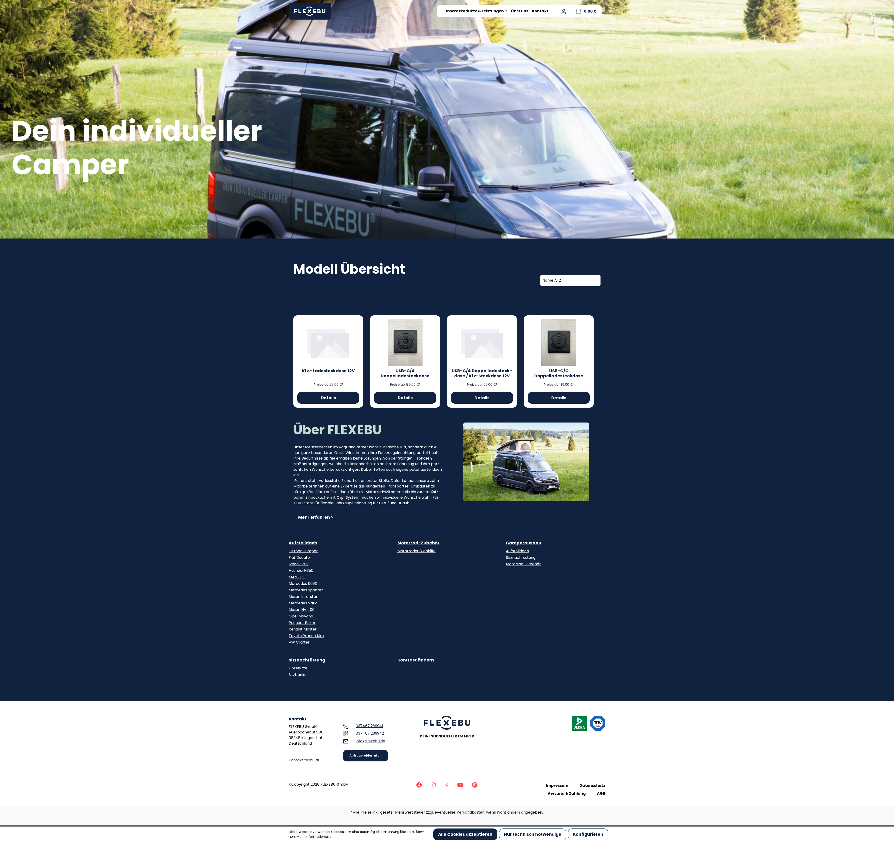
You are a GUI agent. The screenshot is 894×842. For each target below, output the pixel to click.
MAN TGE (297, 577)
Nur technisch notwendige (532, 834)
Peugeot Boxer (302, 622)
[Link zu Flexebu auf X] (446, 784)
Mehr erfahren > (315, 517)
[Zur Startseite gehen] (312, 11)
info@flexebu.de (370, 741)
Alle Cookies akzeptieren (465, 834)
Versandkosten (470, 812)
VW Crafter (299, 642)
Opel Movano (301, 616)
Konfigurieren (588, 834)
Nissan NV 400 (302, 609)
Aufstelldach (303, 543)
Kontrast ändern (415, 660)
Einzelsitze (298, 668)
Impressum (557, 785)
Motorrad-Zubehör (418, 543)
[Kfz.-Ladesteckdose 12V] (328, 342)
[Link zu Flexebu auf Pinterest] (474, 784)
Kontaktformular (304, 760)
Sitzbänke (298, 674)
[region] (526, 462)
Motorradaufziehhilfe (416, 551)
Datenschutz (592, 785)
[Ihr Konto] (563, 11)
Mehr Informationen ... (314, 836)
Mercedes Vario (303, 603)
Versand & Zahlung (567, 793)
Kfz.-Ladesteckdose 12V (328, 371)
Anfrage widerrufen (365, 755)
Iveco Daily (298, 564)
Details (328, 398)
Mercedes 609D (303, 583)
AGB (601, 793)
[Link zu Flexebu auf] (419, 784)
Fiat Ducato (299, 557)
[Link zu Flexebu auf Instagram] (433, 784)
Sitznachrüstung (520, 557)
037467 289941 (369, 726)
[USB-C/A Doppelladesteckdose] (405, 342)
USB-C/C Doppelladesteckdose (558, 373)
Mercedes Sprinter (306, 590)
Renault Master (303, 629)
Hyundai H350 (301, 570)
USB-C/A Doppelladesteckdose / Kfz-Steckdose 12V (482, 373)
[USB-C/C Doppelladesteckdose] (559, 342)
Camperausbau (523, 543)
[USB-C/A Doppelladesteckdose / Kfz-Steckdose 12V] (482, 342)
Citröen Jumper (303, 551)
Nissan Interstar (303, 596)
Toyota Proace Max (306, 635)
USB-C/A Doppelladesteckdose (405, 373)
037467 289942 (370, 733)
